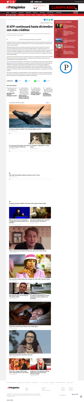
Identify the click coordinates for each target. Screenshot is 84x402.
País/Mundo (28, 12)
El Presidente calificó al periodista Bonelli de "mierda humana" (70, 27)
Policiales (21, 12)
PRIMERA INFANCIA (35, 382)
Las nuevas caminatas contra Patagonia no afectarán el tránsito (70, 41)
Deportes (35, 12)
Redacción (63, 390)
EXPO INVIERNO (52, 382)
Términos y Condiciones (46, 390)
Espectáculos (50, 12)
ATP (52, 42)
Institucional (71, 390)
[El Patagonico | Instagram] (13, 1)
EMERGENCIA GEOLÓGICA (60, 382)
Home (8, 12)
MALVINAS (44, 14)
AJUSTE (33, 14)
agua (41, 58)
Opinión (26, 390)
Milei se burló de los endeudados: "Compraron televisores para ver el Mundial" (69, 33)
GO (40, 382)
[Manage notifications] (81, 397)
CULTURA (39, 14)
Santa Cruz (42, 12)
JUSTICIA (65, 44)
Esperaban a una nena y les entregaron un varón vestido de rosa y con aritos (12, 96)
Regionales (13, 12)
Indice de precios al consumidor (24, 382)
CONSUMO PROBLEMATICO (11, 382)
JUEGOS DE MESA (70, 382)
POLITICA (28, 14)
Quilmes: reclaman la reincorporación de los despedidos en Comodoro (69, 52)
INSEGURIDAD (21, 14)
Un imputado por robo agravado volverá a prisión (69, 46)
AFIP (13, 63)
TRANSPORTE (65, 38)
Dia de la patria (45, 382)
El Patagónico (9, 19)
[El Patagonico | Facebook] (11, 1)
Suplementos (71, 387)
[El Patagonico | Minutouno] (31, 1)
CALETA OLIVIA (51, 14)
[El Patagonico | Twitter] (8, 1)
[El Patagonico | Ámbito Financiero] (38, 1)
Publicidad (71, 389)
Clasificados (59, 12)
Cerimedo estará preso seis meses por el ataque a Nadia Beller (36, 93)
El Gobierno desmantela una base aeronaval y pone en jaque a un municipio (47, 96)
